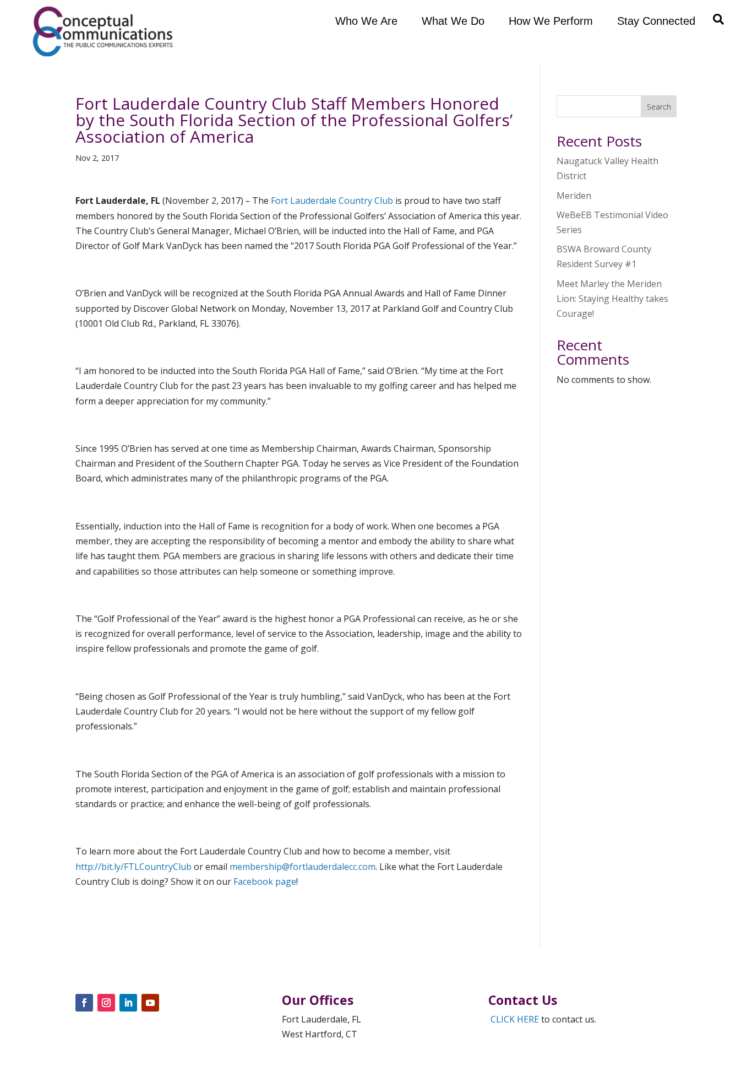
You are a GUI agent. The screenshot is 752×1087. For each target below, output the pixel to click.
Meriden (574, 196)
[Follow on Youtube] (150, 1003)
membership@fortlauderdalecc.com (302, 867)
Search (659, 106)
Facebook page (264, 881)
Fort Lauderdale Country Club (332, 200)
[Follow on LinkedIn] (128, 1003)
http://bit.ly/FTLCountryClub (133, 867)
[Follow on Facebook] (84, 1003)
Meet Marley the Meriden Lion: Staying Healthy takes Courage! (612, 299)
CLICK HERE (515, 1019)
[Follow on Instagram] (106, 1003)
